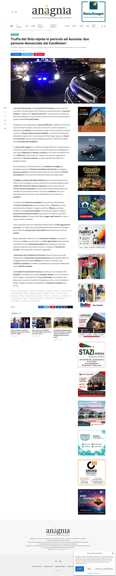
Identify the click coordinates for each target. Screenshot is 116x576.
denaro (53, 293)
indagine (21, 295)
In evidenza (18, 25)
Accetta (79, 569)
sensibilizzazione (48, 298)
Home (27, 26)
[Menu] (12, 26)
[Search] (104, 26)
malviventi (39, 295)
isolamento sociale (30, 295)
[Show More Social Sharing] (46, 54)
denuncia (59, 293)
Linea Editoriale (60, 566)
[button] (113, 553)
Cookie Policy (91, 573)
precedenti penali (65, 295)
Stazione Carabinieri (60, 298)
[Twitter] (5, 116)
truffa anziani (25, 300)
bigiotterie (49, 291)
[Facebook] (5, 112)
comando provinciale (16, 293)
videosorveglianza (35, 300)
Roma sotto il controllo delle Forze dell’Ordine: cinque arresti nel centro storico (41, 332)
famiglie (65, 293)
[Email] (5, 128)
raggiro (25, 298)
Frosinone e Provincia (53, 25)
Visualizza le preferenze (104, 569)
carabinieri (56, 291)
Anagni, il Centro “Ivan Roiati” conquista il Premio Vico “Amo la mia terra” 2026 (20, 332)
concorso (26, 293)
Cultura (81, 26)
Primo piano (93, 25)
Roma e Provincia (40, 25)
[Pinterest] (5, 124)
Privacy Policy (97, 573)
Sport (87, 26)
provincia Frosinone (16, 298)
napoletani (47, 295)
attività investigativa (22, 291)
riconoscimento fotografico (35, 298)
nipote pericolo (55, 295)
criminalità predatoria (35, 293)
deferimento (46, 293)
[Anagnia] (56, 12)
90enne (13, 291)
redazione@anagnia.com (61, 549)
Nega (89, 569)
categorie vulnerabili (66, 291)
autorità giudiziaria (40, 291)
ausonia (31, 291)
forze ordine (14, 295)
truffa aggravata (15, 300)
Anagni (33, 26)
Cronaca (67, 26)
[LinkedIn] (5, 120)
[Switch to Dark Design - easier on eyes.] (102, 26)
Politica (74, 26)
